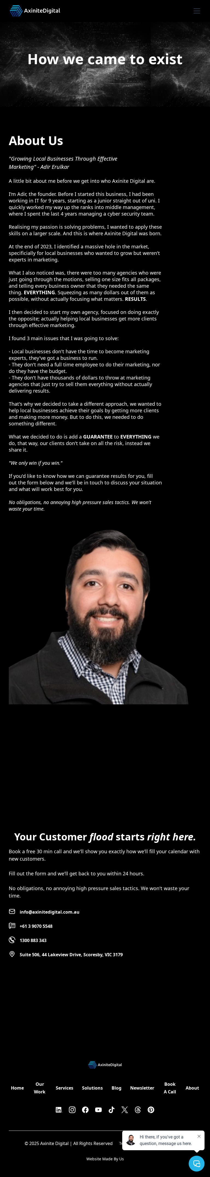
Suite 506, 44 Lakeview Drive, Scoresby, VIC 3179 (71, 955)
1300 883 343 (33, 940)
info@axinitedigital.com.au (50, 912)
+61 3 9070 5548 (36, 926)
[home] (35, 8)
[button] (195, 10)
